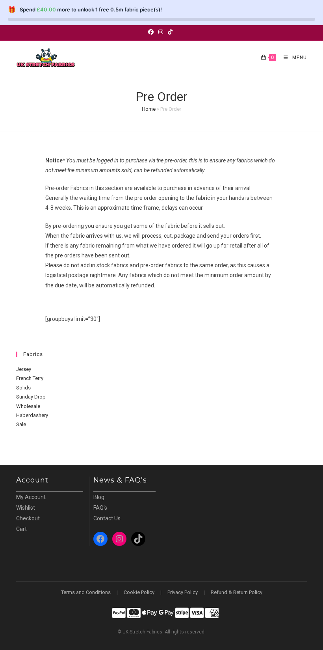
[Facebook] (100, 539)
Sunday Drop (31, 397)
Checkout (28, 518)
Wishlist (25, 508)
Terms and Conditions (86, 592)
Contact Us (107, 518)
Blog (98, 497)
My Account (31, 497)
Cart (21, 529)
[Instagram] (119, 539)
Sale (21, 424)
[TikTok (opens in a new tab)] (170, 31)
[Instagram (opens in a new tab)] (160, 31)
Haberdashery (32, 415)
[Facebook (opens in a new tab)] (152, 31)
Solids (23, 388)
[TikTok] (138, 539)
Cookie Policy (139, 592)
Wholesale (28, 406)
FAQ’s (100, 508)
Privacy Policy (182, 592)
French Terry (29, 378)
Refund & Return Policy (236, 592)
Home (149, 109)
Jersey (23, 369)
